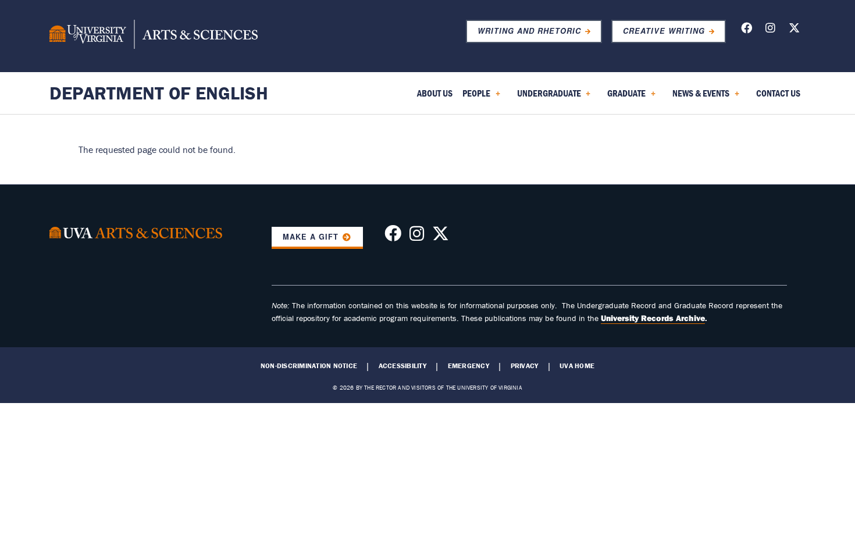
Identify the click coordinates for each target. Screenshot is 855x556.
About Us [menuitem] (435, 93)
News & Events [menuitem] (698, 97)
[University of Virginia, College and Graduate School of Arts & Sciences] (153, 36)
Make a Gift (311, 236)
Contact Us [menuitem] (778, 93)
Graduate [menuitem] (624, 97)
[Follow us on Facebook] (746, 30)
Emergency (468, 366)
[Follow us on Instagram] (770, 30)
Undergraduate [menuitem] (546, 97)
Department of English (158, 92)
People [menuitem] (474, 97)
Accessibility (402, 366)
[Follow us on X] (794, 30)
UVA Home (577, 366)
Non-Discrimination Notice (309, 366)
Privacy (525, 366)
